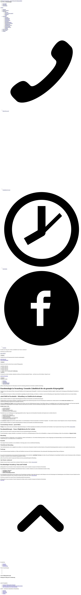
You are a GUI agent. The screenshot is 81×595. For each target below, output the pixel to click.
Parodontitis (5, 381)
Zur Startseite (5, 5)
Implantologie (7, 18)
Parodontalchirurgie (6, 382)
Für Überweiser (5, 29)
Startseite (4, 9)
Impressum (4, 591)
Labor (6, 15)
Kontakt (4, 31)
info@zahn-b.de (3, 359)
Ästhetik (6, 28)
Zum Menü (5, 4)
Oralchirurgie (7, 19)
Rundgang (6, 14)
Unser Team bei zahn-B (9, 13)
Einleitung (4, 380)
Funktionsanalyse (8, 27)
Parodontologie (7, 20)
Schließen (2, 355)
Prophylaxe (7, 21)
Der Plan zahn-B (5, 10)
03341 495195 (3, 353)
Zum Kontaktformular (4, 360)
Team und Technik (6, 383)
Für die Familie (7, 26)
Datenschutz (5, 592)
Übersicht (6, 12)
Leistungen (5, 16)
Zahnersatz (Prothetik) (9, 23)
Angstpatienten (7, 24)
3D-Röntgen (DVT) (8, 25)
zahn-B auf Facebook (4, 376)
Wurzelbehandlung (8, 22)
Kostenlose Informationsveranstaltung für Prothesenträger (13, 585)
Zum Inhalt (5, 3)
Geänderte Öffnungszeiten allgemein (9, 584)
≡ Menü (1, 7)
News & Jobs (5, 30)
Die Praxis (4, 11)
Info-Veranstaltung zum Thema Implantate (10, 586)
